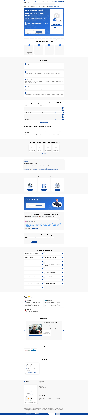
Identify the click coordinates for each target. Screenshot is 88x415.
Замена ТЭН (56, 169)
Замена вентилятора (52, 169)
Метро (50, 39)
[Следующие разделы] (63, 39)
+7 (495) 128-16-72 (48, 1)
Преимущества (26, 39)
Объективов (40, 399)
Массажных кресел (58, 398)
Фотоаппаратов (58, 399)
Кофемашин (49, 398)
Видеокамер (57, 397)
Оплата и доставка (41, 382)
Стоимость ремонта (41, 381)
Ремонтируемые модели (42, 387)
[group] (27, 350)
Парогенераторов (50, 399)
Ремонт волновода (47, 169)
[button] (63, 330)
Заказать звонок (61, 1)
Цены (36, 39)
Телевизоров (41, 397)
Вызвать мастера (36, 335)
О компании (41, 386)
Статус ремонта (55, 1)
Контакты (40, 383)
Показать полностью (26, 135)
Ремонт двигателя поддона (59, 168)
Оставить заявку (35, 228)
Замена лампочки (39, 168)
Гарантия (40, 39)
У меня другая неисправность (44, 122)
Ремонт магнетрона (44, 168)
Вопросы (58, 39)
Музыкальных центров (51, 397)
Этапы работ (31, 39)
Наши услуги (41, 388)
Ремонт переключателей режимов (41, 169)
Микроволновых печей (42, 398)
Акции (47, 39)
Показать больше (44, 153)
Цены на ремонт (56, 24)
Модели (44, 39)
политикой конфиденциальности (40, 33)
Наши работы (63, 39)
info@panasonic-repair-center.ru (31, 368)
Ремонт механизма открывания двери (50, 168)
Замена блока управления (34, 169)
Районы (54, 39)
